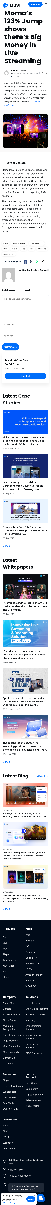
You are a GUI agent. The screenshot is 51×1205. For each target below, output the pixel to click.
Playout (7, 954)
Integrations (9, 1148)
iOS (27, 946)
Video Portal (32, 1106)
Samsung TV (32, 963)
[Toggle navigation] (46, 4)
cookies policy (8, 1202)
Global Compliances (13, 1035)
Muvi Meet (8, 965)
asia (23, 249)
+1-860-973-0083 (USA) (19, 1176)
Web (28, 934)
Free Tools (8, 1103)
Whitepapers (9, 1091)
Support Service (34, 1094)
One (5, 937)
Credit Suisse (8, 254)
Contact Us (9, 1057)
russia (14, 249)
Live (5, 942)
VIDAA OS (31, 986)
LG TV (29, 969)
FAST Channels (34, 1053)
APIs (5, 1125)
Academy (31, 1020)
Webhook (8, 1142)
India (32, 249)
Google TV (31, 957)
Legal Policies (10, 1040)
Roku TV (30, 980)
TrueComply (9, 960)
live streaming (37, 243)
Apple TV (30, 952)
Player (6, 977)
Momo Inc (42, 249)
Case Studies (10, 1097)
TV (4, 971)
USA (5, 249)
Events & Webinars (13, 1086)
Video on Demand (35, 1014)
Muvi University (11, 1052)
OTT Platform (33, 1003)
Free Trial (35, 4)
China (5, 243)
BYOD (6, 1137)
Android (30, 940)
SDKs (6, 1131)
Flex (5, 948)
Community (32, 1088)
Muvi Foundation (11, 1046)
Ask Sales (8, 1063)
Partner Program (11, 1014)
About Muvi (9, 1003)
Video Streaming (19, 243)
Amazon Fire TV (34, 974)
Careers (7, 1008)
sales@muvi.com (15, 1169)
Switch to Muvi (11, 1108)
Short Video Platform (37, 1008)
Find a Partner (10, 1020)
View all (7, 545)
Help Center (32, 1083)
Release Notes (33, 1100)
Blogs (6, 1080)
